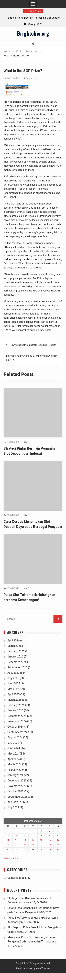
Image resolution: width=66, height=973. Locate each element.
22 (41, 845)
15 (41, 840)
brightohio (31, 78)
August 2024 (15, 737)
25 (8, 849)
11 (8, 840)
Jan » (15, 858)
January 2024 (15, 775)
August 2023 (15, 802)
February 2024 (16, 769)
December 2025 (17, 662)
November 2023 (17, 786)
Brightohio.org (33, 33)
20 (25, 845)
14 (33, 840)
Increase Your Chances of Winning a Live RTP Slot (31, 357)
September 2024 (17, 732)
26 (16, 849)
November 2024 (17, 721)
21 (33, 845)
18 (8, 845)
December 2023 (17, 780)
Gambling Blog (16, 877)
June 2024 (13, 748)
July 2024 (13, 742)
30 (49, 849)
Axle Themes (43, 968)
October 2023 (15, 791)
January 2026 (15, 656)
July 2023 (13, 807)
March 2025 (14, 699)
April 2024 (13, 759)
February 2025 (16, 705)
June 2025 (13, 683)
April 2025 (13, 694)
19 (16, 845)
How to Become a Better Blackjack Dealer (33, 344)
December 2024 (17, 716)
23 (49, 845)
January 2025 (15, 710)
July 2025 (13, 678)
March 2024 (14, 764)
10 (58, 835)
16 (49, 840)
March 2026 (14, 645)
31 (58, 849)
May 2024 (13, 753)
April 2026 (13, 640)
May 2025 (13, 689)
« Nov (7, 858)
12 (16, 840)
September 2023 (17, 796)
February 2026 (16, 651)
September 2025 (17, 667)
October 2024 (15, 726)
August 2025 (15, 672)
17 (58, 840)
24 (58, 845)
